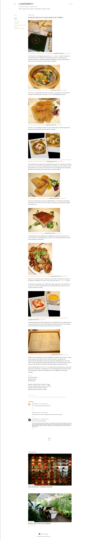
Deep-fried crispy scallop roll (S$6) (36, 124)
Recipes (44, 9)
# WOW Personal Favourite (20, 25)
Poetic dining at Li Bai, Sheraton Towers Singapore (40, 53)
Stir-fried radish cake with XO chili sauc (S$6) (39, 276)
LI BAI (29, 375)
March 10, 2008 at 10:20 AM (43, 419)
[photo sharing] (40, 51)
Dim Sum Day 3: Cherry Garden (40, 487)
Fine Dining (38, 9)
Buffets (32, 9)
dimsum (16, 26)
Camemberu (67, 53)
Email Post (33, 395)
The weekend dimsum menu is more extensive (39, 354)
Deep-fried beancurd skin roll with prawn (38, 198)
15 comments (33, 525)
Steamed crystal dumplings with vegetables (38, 90)
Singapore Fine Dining (19, 28)
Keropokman (35, 403)
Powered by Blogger (44, 533)
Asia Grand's (63, 280)
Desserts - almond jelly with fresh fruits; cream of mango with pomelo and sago (47, 317)
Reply (33, 409)
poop (58, 56)
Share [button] (15, 15)
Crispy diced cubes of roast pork (36, 233)
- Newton (16, 20)
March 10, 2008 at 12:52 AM (43, 412)
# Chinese (16, 23)
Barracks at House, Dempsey (39, 524)
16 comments (33, 489)
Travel (48, 9)
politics (53, 56)
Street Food (25, 9)
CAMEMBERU (26, 3)
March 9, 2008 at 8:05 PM (43, 403)
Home (20, 9)
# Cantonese (17, 21)
